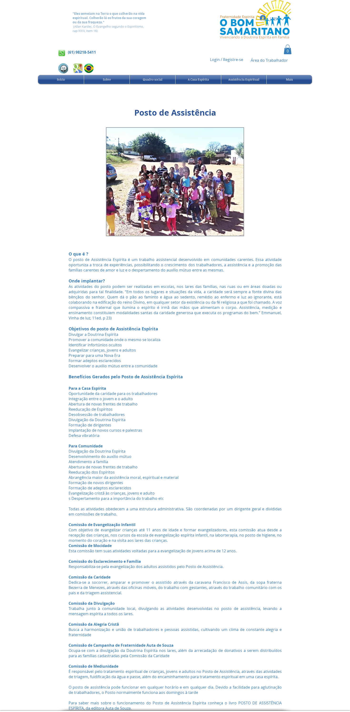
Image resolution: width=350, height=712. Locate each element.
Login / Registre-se (226, 59)
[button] (288, 49)
